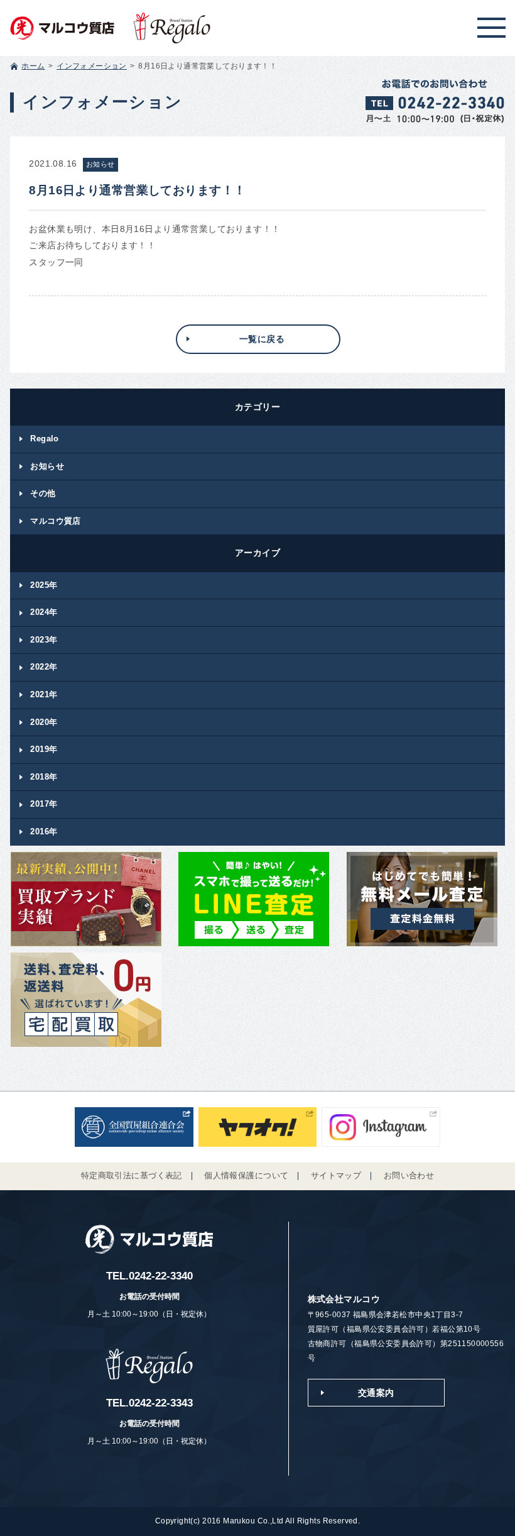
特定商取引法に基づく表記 (131, 1175)
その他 (42, 493)
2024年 (43, 612)
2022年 (43, 666)
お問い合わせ (409, 1175)
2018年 (43, 777)
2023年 (43, 639)
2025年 (43, 585)
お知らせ (47, 466)
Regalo (44, 438)
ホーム (33, 66)
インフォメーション (92, 66)
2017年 (43, 804)
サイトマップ (336, 1175)
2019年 (43, 749)
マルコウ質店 (55, 521)
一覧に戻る (262, 339)
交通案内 (376, 1393)
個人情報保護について (246, 1175)
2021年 (43, 694)
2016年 (43, 831)
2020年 (43, 722)
